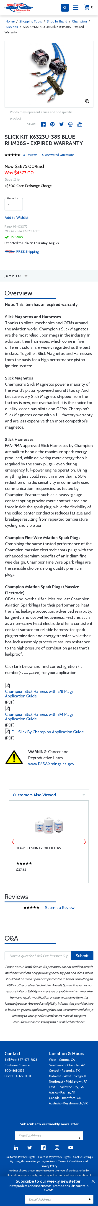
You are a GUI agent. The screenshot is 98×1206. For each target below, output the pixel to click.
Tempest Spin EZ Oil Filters (38, 848)
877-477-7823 (27, 1060)
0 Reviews (30, 154)
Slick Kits (12, 27)
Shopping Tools (30, 21)
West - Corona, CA (62, 1060)
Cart (92, 7)
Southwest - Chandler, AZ (67, 1065)
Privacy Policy (49, 1166)
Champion (79, 21)
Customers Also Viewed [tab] (34, 794)
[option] (49, 74)
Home (10, 21)
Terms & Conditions (70, 1161)
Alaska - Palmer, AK (62, 1092)
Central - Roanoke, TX (64, 1071)
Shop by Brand (57, 21)
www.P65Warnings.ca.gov (51, 764)
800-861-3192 (14, 1071)
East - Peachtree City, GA (66, 1087)
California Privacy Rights (20, 1157)
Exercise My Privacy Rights (54, 1157)
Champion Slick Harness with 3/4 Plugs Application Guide (39, 716)
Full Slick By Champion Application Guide (48, 732)
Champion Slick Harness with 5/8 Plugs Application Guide (39, 693)
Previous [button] (13, 841)
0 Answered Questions (58, 154)
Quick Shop (48, 871)
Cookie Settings (83, 1157)
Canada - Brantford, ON (65, 1098)
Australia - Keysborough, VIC (68, 1103)
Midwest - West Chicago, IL (68, 1076)
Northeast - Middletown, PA (68, 1081)
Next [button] (85, 841)
